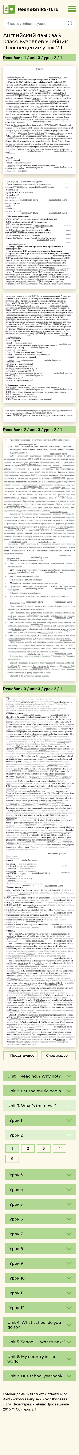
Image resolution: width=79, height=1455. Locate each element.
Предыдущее (22, 1056)
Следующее (57, 1056)
